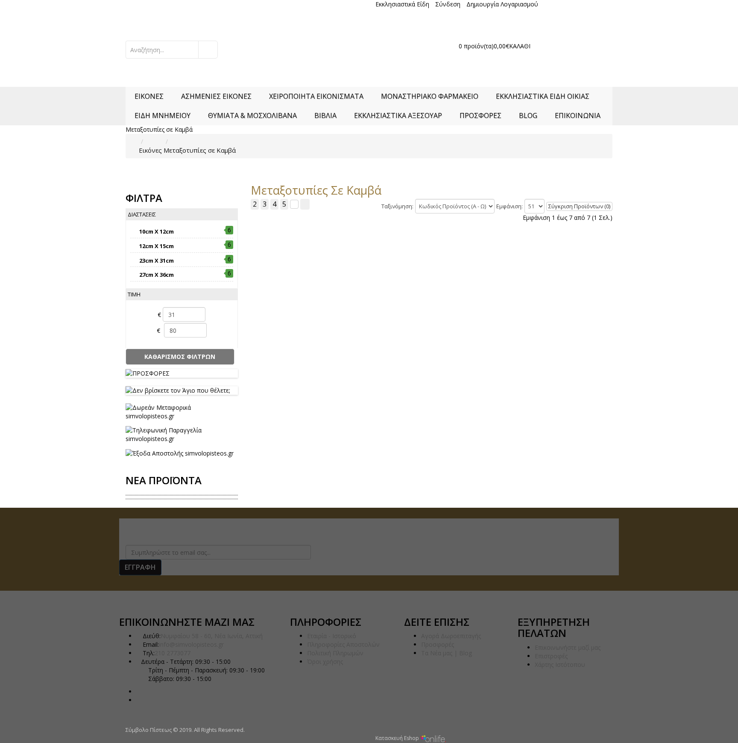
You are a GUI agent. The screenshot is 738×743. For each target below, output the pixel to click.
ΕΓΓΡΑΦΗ (140, 567)
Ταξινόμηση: (397, 206)
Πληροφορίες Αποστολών (343, 644)
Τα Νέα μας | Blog (446, 653)
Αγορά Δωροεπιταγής (451, 636)
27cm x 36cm (156, 274)
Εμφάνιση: (509, 206)
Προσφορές (437, 644)
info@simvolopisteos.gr (191, 644)
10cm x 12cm (156, 231)
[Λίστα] (294, 204)
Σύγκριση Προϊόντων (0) (579, 206)
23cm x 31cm (156, 260)
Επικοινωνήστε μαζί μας (567, 647)
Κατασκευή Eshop (397, 738)
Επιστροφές (551, 656)
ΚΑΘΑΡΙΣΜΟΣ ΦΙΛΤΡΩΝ (179, 356)
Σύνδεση (447, 4)
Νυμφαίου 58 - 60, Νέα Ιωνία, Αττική (212, 636)
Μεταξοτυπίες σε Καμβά (200, 150)
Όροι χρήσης (325, 661)
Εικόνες (150, 150)
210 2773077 (154, 4)
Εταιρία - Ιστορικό (331, 636)
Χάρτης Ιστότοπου (560, 664)
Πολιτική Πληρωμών (335, 653)
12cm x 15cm (156, 246)
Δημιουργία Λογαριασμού (502, 4)
